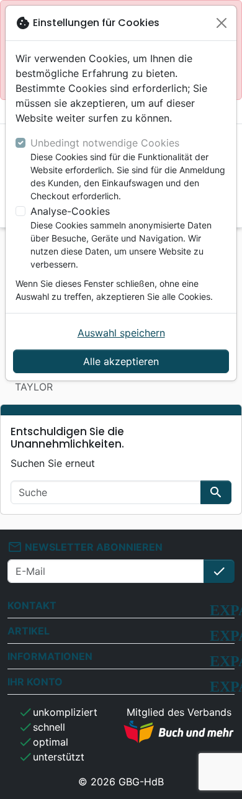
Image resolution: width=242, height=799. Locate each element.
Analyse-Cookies (70, 211)
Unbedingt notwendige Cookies (104, 143)
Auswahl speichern (121, 333)
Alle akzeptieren (121, 361)
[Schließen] (221, 23)
